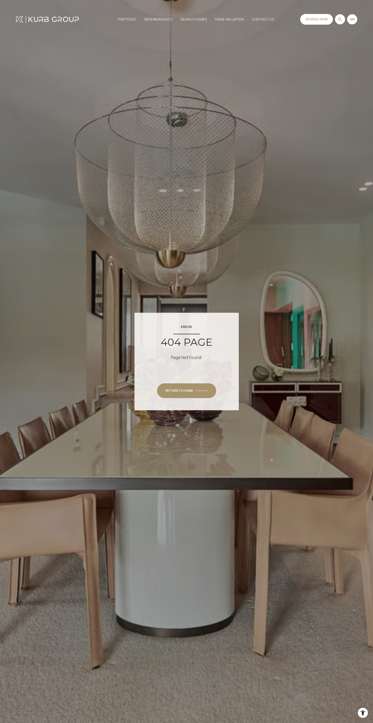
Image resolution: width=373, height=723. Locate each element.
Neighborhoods (158, 19)
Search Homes (193, 19)
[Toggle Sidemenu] (352, 19)
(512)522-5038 (317, 19)
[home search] (340, 19)
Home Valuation (229, 19)
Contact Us (263, 19)
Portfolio (127, 19)
